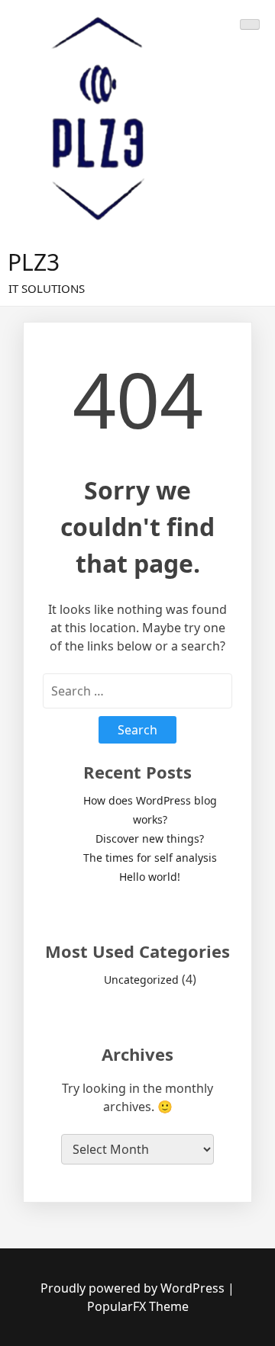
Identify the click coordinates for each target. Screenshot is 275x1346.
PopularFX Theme (138, 1306)
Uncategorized (141, 979)
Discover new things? (149, 838)
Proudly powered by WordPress (134, 1288)
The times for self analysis (150, 857)
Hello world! (149, 876)
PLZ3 (34, 262)
